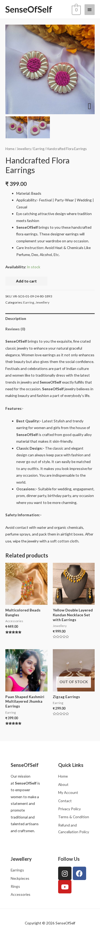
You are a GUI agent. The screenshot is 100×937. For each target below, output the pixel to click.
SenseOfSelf (28, 9)
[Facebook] (79, 873)
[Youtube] (64, 886)
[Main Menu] (90, 9)
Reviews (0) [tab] (15, 329)
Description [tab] (15, 318)
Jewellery (24, 149)
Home (9, 149)
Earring (38, 149)
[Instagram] (64, 873)
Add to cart (26, 281)
